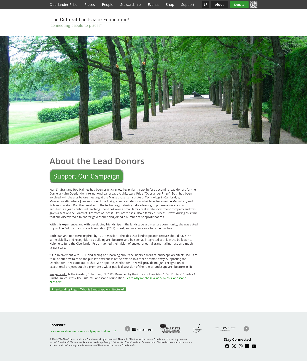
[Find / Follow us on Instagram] (241, 347)
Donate (239, 5)
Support (187, 4)
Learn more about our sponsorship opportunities (80, 331)
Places (89, 4)
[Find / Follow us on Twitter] (234, 347)
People (107, 4)
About (219, 5)
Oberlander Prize (63, 4)
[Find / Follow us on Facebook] (227, 347)
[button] (205, 4)
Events (153, 4)
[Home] (253, 7)
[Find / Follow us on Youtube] (254, 347)
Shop (170, 4)
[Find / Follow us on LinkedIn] (247, 347)
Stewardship (130, 4)
